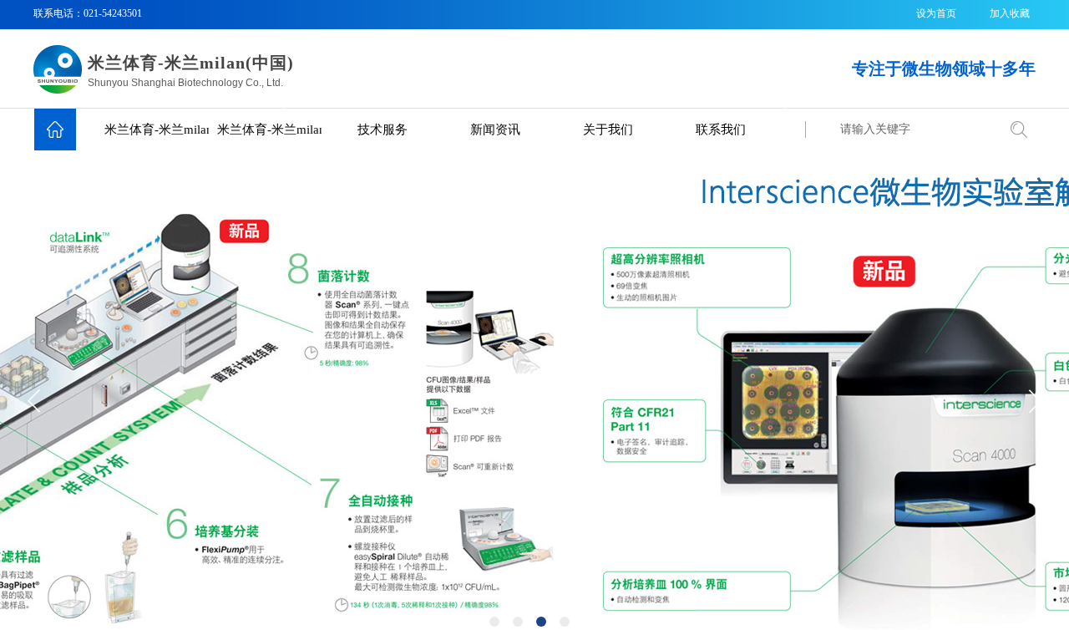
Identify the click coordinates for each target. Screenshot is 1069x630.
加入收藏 (1010, 13)
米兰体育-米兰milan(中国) (156, 129)
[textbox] (914, 129)
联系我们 (721, 129)
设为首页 (936, 13)
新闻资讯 (495, 129)
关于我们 (608, 129)
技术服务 (382, 129)
